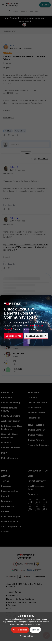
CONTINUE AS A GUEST (36, 336)
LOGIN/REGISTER (13, 336)
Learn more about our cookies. (29, 624)
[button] (26, 636)
